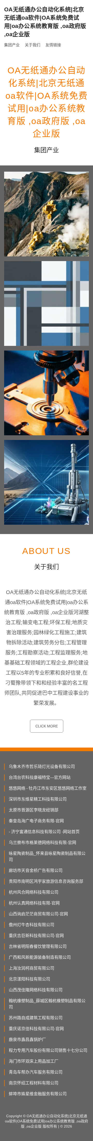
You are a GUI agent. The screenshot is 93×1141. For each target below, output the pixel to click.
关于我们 (32, 45)
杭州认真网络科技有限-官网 (34, 903)
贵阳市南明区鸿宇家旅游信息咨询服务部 (46, 881)
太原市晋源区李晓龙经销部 (33, 810)
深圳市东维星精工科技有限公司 (38, 799)
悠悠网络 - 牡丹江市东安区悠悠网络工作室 (48, 788)
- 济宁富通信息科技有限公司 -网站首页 (44, 832)
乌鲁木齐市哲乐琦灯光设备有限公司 (42, 766)
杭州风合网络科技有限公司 (33, 892)
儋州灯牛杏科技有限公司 (31, 925)
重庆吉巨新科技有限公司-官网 (36, 935)
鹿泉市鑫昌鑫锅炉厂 (27, 1039)
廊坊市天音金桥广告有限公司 (36, 870)
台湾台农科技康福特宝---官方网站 (40, 777)
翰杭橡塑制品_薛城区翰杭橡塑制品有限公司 (47, 1004)
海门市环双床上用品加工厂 (33, 1061)
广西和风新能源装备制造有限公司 (40, 957)
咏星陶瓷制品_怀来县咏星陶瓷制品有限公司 (47, 856)
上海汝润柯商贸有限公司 (31, 968)
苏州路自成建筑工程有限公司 (36, 1018)
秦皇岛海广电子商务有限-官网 (36, 821)
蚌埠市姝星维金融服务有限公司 (38, 1094)
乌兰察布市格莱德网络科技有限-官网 (42, 842)
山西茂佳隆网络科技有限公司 (36, 990)
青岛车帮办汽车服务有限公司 (36, 1072)
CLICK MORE (46, 726)
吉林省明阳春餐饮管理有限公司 (38, 946)
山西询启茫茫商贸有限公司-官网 (38, 914)
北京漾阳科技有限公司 (29, 979)
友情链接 (53, 45)
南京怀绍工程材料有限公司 (33, 1083)
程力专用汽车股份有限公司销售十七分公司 (48, 1050)
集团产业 (12, 45)
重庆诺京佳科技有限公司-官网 (36, 1028)
